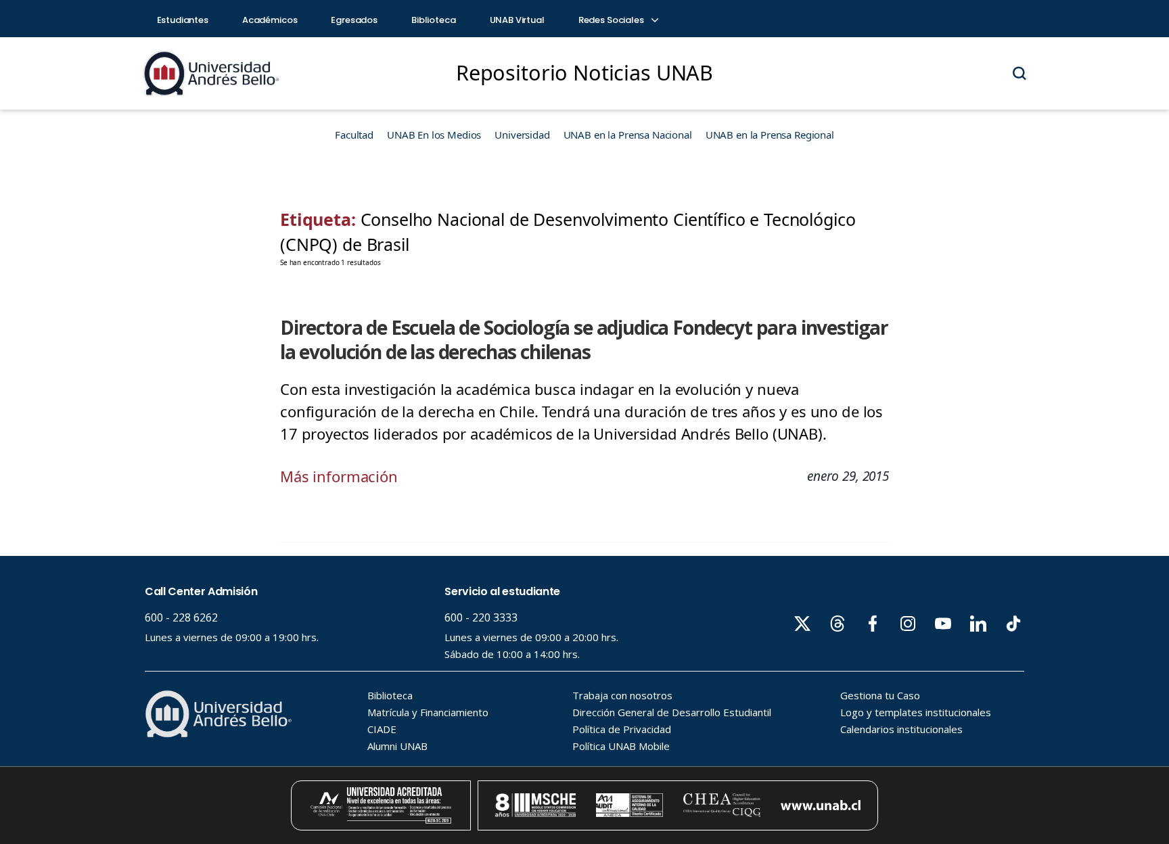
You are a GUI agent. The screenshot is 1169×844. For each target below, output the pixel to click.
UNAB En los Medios (434, 134)
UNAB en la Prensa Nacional (628, 134)
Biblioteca (433, 20)
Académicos (270, 20)
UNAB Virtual (517, 20)
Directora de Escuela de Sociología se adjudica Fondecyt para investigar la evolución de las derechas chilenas (584, 339)
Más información (339, 476)
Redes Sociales (612, 20)
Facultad (354, 134)
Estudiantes (182, 20)
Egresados (354, 20)
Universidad (522, 134)
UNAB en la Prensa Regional (770, 134)
